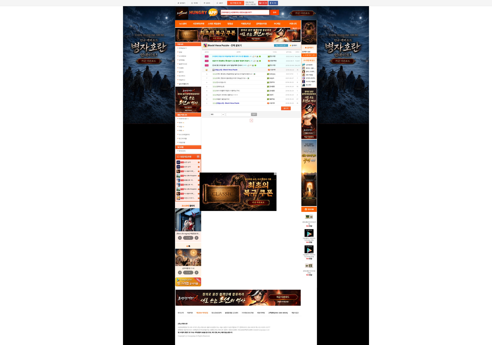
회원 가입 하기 (249, 2)
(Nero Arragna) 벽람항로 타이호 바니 (191, 234)
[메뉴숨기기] (295, 28)
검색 (274, 12)
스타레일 (234, 17)
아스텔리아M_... (189, 171)
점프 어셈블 (309, 75)
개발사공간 (295, 313)
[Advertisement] (309, 164)
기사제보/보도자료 (248, 313)
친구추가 (182, 76)
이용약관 (190, 313)
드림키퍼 (272, 70)
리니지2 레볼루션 (311, 81)
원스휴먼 (308, 85)
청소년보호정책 (216, 313)
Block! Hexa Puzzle (218, 45)
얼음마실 (272, 99)
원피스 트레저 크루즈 (311, 71)
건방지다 (272, 82)
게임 (181, 127)
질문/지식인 (183, 64)
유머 (181, 123)
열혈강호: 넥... (189, 180)
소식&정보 (182, 56)
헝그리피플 (183, 138)
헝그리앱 (272, 56)
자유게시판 (184, 119)
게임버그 (182, 80)
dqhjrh (271, 78)
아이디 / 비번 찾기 (250, 4)
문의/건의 (182, 151)
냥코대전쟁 (309, 65)
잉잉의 (271, 95)
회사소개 (180, 313)
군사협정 (272, 86)
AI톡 (181, 130)
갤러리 (181, 72)
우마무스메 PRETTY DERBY (311, 78)
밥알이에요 (273, 61)
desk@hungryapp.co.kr (261, 330)
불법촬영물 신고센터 (231, 313)
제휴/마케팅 (261, 313)
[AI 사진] (188, 257)
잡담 (180, 52)
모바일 (241, 17)
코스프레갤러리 (184, 134)
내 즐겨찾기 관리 (309, 55)
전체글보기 (183, 48)
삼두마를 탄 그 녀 (188, 268)
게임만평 (182, 142)
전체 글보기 (236, 45)
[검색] (254, 114)
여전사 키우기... (189, 198)
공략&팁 (182, 60)
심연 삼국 (187, 162)
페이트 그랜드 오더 (311, 68)
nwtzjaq (272, 74)
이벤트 (181, 68)
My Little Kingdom (190, 176)
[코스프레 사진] (188, 219)
